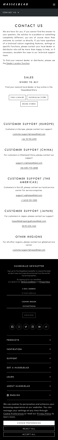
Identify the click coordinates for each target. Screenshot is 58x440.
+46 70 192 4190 (28, 139)
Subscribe (29, 315)
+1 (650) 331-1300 (29, 200)
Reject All (29, 428)
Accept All (29, 434)
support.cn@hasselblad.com (29, 163)
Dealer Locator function (18, 63)
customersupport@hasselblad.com (29, 134)
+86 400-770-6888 (29, 168)
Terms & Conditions (28, 282)
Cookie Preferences (13, 413)
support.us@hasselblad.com (29, 195)
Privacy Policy (44, 282)
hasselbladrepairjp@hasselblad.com (29, 221)
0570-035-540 (29, 226)
